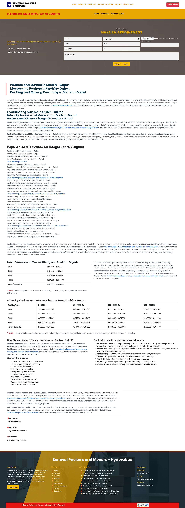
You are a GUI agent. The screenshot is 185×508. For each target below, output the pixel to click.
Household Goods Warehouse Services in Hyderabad (101, 491)
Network (109, 4)
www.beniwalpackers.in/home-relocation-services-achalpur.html (135, 276)
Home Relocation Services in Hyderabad (96, 478)
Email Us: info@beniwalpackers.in (24, 52)
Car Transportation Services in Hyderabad (97, 481)
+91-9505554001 (14, 421)
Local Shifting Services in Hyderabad (95, 483)
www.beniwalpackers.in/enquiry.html (22, 412)
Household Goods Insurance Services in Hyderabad (100, 493)
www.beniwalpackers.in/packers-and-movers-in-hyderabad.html (35, 178)
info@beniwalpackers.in (17, 431)
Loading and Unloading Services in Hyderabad (98, 470)
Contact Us (128, 4)
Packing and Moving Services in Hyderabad (97, 473)
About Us (82, 4)
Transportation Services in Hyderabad (95, 488)
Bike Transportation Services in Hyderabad (97, 486)
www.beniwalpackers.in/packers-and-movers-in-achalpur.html (130, 247)
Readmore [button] (13, 487)
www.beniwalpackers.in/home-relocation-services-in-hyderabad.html (37, 226)
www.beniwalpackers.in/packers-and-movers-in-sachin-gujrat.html (69, 127)
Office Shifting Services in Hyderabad (95, 475)
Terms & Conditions (60, 486)
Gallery (101, 4)
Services (91, 4)
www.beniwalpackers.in (62, 105)
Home (74, 4)
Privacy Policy (58, 483)
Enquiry (118, 4)
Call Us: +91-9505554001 (20, 48)
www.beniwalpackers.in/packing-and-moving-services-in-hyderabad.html (39, 210)
